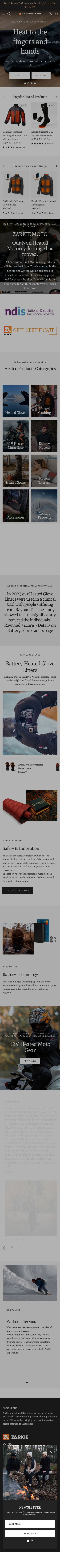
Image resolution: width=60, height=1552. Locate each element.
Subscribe (30, 1533)
